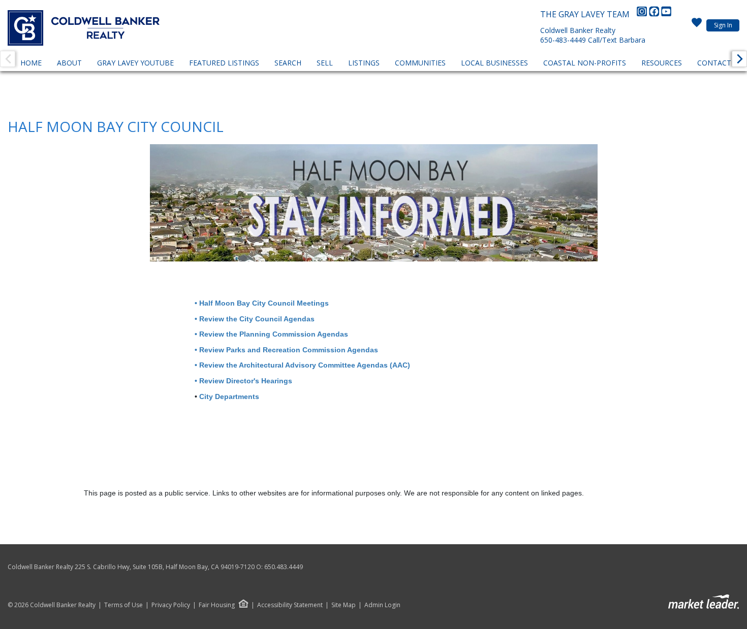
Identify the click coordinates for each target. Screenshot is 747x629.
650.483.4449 (283, 566)
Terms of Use (123, 605)
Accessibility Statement (290, 605)
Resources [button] (661, 63)
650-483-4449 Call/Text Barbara (592, 40)
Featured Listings (224, 63)
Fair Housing (217, 605)
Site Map (343, 605)
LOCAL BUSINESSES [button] (494, 63)
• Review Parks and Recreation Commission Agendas (284, 350)
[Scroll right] (739, 59)
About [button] (69, 63)
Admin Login (382, 605)
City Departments (229, 396)
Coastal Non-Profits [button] (584, 63)
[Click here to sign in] (697, 25)
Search (287, 63)
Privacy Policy (170, 605)
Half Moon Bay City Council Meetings (264, 303)
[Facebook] (655, 14)
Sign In (723, 25)
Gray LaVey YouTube (135, 63)
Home (31, 63)
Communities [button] (420, 63)
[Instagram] (643, 14)
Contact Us (719, 63)
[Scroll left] (7, 59)
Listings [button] (364, 63)
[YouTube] (666, 14)
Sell (325, 63)
